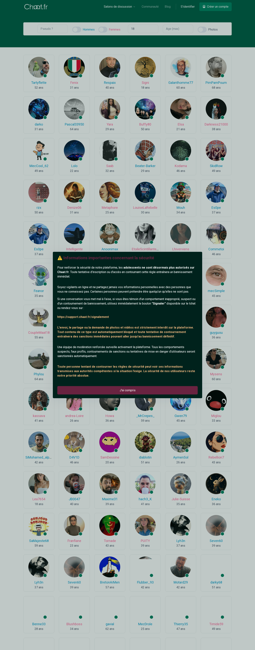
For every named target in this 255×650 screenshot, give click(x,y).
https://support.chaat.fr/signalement (83, 317)
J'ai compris (128, 390)
